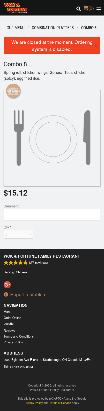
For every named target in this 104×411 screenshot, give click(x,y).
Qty (7, 227)
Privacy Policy (13, 342)
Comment (11, 206)
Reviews (9, 330)
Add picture (13, 91)
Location (9, 323)
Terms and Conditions (19, 336)
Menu (7, 311)
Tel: (18, 366)
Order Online (12, 317)
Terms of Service (60, 403)
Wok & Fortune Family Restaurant (42, 256)
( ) (91, 7)
